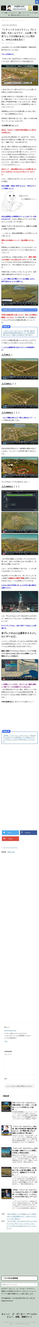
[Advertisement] (19, 767)
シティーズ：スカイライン (10, 847)
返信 (6, 1041)
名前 (5, 1078)
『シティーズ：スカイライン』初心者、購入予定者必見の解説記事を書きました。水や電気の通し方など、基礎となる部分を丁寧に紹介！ (19, 333)
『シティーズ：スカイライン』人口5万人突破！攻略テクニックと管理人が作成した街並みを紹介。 (24, 1150)
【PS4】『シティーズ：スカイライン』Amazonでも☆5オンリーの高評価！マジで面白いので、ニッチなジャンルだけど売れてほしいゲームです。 (24, 1194)
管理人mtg (10, 852)
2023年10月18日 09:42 (10, 1030)
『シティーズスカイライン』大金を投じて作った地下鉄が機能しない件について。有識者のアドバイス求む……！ (24, 1171)
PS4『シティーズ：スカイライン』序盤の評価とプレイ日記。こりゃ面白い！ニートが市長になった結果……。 (24, 1106)
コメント (7, 1054)
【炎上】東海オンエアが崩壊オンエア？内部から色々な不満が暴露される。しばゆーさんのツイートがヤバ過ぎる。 (21, 1216)
